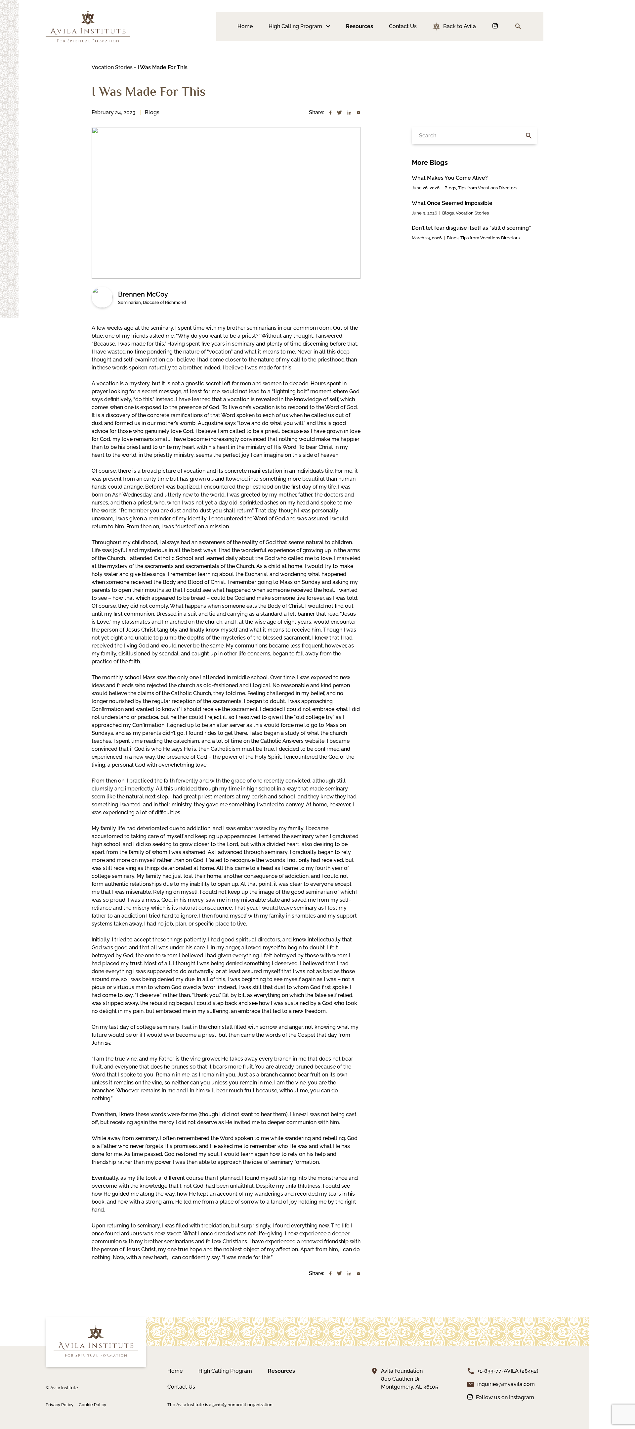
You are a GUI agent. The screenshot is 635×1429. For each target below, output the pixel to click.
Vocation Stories (112, 67)
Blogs (152, 112)
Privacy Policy (59, 1404)
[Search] (529, 135)
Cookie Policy (92, 1404)
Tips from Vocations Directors (487, 187)
